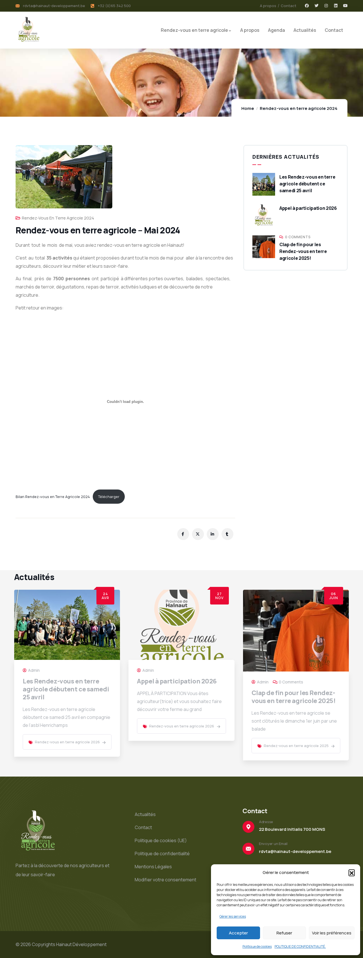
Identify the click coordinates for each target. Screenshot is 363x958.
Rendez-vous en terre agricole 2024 (298, 108)
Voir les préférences (331, 933)
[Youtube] (345, 6)
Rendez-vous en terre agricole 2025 (296, 745)
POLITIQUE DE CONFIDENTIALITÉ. (300, 946)
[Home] (29, 30)
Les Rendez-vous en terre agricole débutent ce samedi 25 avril (307, 184)
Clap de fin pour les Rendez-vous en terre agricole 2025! (303, 251)
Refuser (284, 933)
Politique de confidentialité (162, 853)
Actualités (145, 814)
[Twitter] (316, 6)
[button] (351, 872)
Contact (143, 827)
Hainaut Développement (81, 944)
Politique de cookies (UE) (161, 840)
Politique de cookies (257, 946)
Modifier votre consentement (165, 880)
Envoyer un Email (273, 843)
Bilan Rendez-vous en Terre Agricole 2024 (53, 496)
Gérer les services (233, 916)
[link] (103, 742)
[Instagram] (326, 6)
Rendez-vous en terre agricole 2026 (67, 741)
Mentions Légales (153, 866)
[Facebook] (307, 6)
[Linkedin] (336, 6)
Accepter (238, 933)
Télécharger (108, 496)
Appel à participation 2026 (308, 208)
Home (247, 108)
